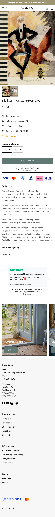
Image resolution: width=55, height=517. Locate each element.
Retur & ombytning (10, 247)
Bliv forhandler (8, 427)
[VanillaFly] (27, 8)
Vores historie (7, 431)
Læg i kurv (27, 160)
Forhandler (6, 422)
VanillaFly (11, 508)
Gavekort (6, 435)
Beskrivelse (7, 186)
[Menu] (3, 8)
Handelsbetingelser (10, 450)
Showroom (6, 478)
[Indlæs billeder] (27, 48)
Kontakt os (6, 418)
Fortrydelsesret (8, 458)
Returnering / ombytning (12, 454)
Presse (5, 482)
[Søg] (8, 8)
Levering (6, 254)
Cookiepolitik (7, 463)
